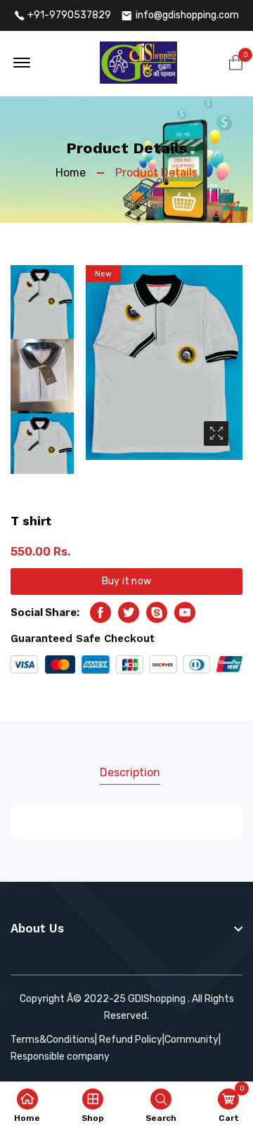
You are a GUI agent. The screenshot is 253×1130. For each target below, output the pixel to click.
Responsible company (60, 1056)
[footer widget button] (126, 928)
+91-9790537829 (69, 15)
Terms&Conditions (53, 1040)
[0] (235, 63)
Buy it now (126, 581)
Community (191, 1040)
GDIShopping (157, 999)
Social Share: (45, 612)
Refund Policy (130, 1040)
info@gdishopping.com (187, 15)
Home (71, 172)
